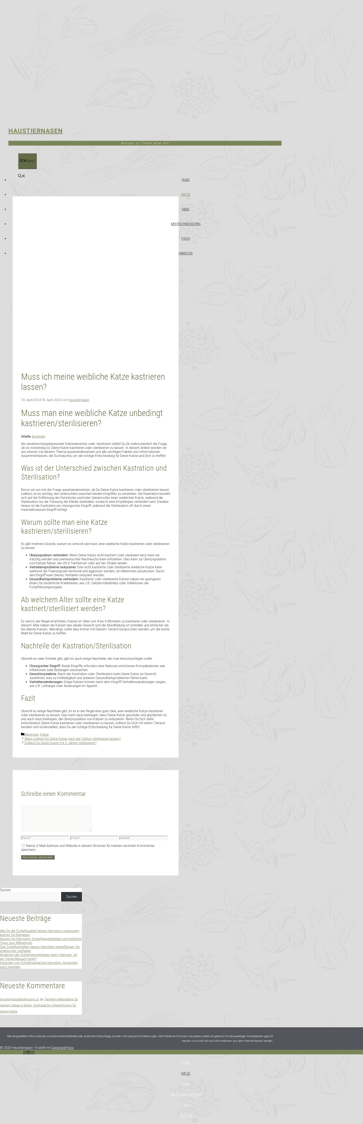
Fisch (185, 238)
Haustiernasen (35, 130)
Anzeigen (38, 436)
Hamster (186, 253)
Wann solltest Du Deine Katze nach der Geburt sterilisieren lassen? (72, 739)
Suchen (5, 890)
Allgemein (31, 735)
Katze (185, 194)
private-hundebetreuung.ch (19, 999)
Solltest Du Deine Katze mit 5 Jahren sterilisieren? (60, 743)
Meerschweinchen (185, 224)
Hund (186, 180)
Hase (185, 209)
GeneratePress (63, 1048)
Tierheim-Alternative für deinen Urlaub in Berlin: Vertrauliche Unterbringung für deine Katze (39, 1005)
